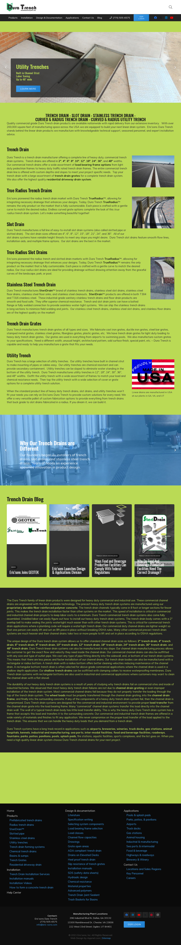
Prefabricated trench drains (25, 820)
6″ (68, 161)
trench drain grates (67, 175)
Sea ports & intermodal (140, 846)
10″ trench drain (66, 644)
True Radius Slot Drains (27, 252)
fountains (13, 736)
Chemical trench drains (22, 851)
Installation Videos (20, 883)
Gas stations (134, 833)
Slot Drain (15, 224)
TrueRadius (96, 198)
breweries (108, 729)
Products (12, 816)
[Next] (175, 67)
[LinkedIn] (166, 17)
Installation (13, 869)
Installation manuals (21, 878)
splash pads (68, 736)
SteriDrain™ (16, 829)
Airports (131, 824)
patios (33, 736)
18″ (88, 161)
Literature (74, 815)
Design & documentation (80, 810)
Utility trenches (18, 842)
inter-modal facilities (98, 732)
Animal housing (135, 837)
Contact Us (130, 864)
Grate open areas (78, 846)
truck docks (136, 729)
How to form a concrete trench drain (31, 887)
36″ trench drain (156, 644)
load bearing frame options (93, 164)
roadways (158, 732)
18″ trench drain (111, 644)
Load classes (75, 833)
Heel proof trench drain (81, 859)
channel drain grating (130, 688)
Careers (131, 878)
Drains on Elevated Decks (83, 855)
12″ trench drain (89, 644)
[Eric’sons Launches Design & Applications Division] (69, 506)
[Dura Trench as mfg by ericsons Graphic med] (21, 7)
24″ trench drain (134, 644)
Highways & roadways (140, 855)
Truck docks (133, 828)
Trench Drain (18, 149)
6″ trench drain (24, 644)
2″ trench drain (147, 641)
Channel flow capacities (82, 837)
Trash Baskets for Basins (83, 899)
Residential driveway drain (25, 864)
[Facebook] (155, 17)
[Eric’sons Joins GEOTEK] (27, 506)
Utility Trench (19, 355)
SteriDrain (46, 290)
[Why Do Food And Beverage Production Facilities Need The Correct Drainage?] (154, 506)
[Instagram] (157, 915)
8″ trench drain (45, 644)
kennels (25, 732)
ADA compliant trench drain (84, 850)
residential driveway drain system (69, 179)
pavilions (45, 736)
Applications (131, 810)
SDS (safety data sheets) (83, 873)
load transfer (158, 702)
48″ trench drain (17, 648)
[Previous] (6, 67)
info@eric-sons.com (46, 924)
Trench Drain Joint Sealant (84, 895)
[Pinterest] (151, 915)
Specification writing (80, 819)
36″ (100, 161)
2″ (59, 161)
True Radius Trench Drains (29, 190)
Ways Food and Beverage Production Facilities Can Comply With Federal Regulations (110, 566)
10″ (77, 161)
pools (55, 736)
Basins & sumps (18, 855)
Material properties (79, 886)
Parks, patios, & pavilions (141, 819)
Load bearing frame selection (85, 828)
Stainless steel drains (22, 838)
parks (24, 736)
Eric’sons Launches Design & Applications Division (68, 570)
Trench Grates (17, 860)
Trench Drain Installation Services (29, 874)
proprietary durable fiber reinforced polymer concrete (42, 607)
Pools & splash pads (138, 815)
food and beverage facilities (132, 732)
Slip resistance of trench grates (86, 864)
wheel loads (57, 695)
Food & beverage (136, 850)
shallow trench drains (58, 670)
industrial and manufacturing (50, 732)
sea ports (77, 732)
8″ (72, 161)
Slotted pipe (16, 833)
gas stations (153, 729)
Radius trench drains (21, 824)
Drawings (74, 841)
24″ (94, 161)
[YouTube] (171, 17)
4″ (64, 161)
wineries (122, 729)
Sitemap (106, 938)
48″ (110, 161)
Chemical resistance (80, 881)
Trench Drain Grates (24, 323)
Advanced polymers (80, 890)
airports (95, 729)
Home (10, 810)
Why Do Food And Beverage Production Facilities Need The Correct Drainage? (150, 566)
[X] (161, 17)
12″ (83, 161)
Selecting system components (86, 824)
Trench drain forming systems (27, 847)
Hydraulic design (78, 877)
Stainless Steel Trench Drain (31, 284)
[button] (170, 7)
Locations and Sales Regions (143, 869)
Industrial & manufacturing (142, 841)
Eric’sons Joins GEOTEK (24, 572)
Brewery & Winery (137, 859)
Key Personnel (134, 873)
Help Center (14, 892)
